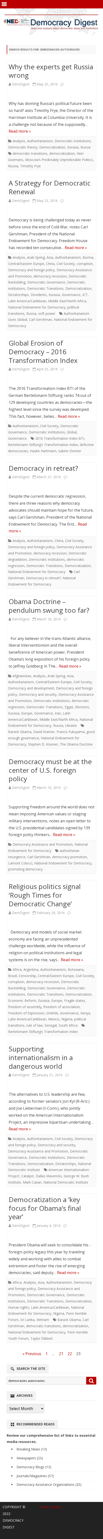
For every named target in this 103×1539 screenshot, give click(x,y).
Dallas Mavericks (49, 1176)
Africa (17, 969)
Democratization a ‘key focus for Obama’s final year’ (45, 1208)
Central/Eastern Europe (26, 263)
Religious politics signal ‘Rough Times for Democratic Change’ (45, 895)
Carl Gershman (40, 319)
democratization (62, 153)
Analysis (19, 141)
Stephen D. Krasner (43, 744)
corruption (85, 263)
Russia (85, 147)
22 (70, 1353)
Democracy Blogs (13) (34, 1467)
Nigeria (66, 1019)
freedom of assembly (24, 1007)
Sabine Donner (69, 451)
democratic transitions (30, 153)
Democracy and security (38, 694)
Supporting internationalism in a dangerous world (41, 1057)
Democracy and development (31, 688)
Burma (88, 257)
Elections (82, 707)
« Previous (32, 1353)
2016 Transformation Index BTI (59, 438)
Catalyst (27, 1176)
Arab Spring (36, 257)
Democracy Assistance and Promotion (43, 844)
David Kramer (44, 731)
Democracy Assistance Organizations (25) (49, 1484)
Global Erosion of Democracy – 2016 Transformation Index (43, 351)
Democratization (52, 147)
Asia (50, 257)
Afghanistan (22, 676)
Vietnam (42, 1319)
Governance (71, 294)
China (50, 263)
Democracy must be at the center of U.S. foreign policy (50, 770)
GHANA (52, 1013)
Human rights (18, 1307)
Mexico (53, 1019)
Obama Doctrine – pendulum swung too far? (49, 606)
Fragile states (74, 1000)
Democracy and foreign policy (31, 270)
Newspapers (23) (30, 1458)
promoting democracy (25, 869)
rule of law (34, 1025)
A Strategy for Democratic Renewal (50, 187)
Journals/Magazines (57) (35, 1476)
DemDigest (21, 84)
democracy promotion (69, 857)
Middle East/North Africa (67, 301)
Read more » (20, 131)
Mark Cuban (32, 1182)
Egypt (69, 707)
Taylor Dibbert (41, 1338)
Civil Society (66, 263)
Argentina (30, 969)
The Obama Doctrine (76, 744)
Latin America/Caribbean (27, 301)
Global (72, 432)
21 (61, 1353)
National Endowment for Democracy (36, 307)
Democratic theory (22, 147)
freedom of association (61, 1007)
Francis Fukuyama (71, 731)
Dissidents (39, 294)
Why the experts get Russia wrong (51, 71)
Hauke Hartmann (43, 451)
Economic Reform (22, 1000)
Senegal (51, 1025)
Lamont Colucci (20, 863)
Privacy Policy (50, 1507)
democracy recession (50, 276)
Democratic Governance (46, 282)
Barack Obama (19, 731)
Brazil (12, 975)
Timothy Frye (30, 166)
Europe (26, 713)
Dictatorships (18, 294)
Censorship (27, 975)
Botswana (76, 969)
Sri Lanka (27, 1319)
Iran (58, 713)
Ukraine (71, 725)
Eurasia (73, 147)
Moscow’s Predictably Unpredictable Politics (59, 159)
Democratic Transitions (45, 288)
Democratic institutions (73, 141)
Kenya (85, 1013)
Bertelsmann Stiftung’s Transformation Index (43, 444)
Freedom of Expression (26, 1013)
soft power (46, 313)
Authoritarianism (40, 141)
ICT (85, 294)
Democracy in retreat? (43, 468)
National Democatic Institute (65, 1182)
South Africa (68, 1025)
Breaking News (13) (32, 1449)
